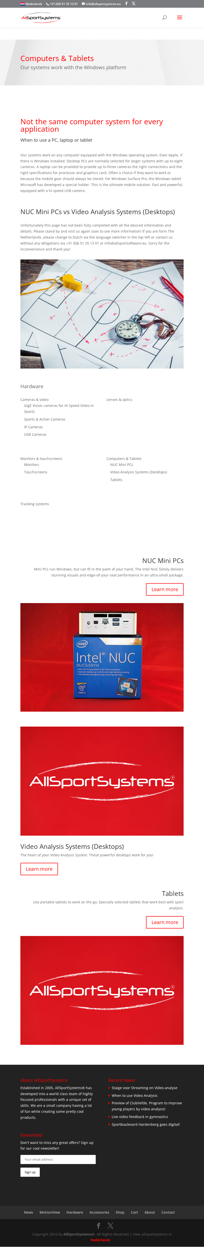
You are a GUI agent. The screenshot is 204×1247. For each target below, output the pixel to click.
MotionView (50, 1212)
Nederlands (34, 4)
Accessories (99, 1212)
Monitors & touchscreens (41, 458)
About (150, 1212)
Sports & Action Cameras (44, 419)
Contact (168, 1212)
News (28, 1212)
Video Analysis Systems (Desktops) (138, 472)
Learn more (165, 589)
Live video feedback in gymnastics (140, 1116)
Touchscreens (35, 472)
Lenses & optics (119, 399)
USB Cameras (35, 434)
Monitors (31, 464)
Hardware (74, 1212)
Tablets (116, 479)
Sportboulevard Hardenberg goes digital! (146, 1124)
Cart (134, 1212)
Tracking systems (34, 503)
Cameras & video (34, 399)
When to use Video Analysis (134, 1095)
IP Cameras (33, 427)
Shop (120, 1212)
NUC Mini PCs (121, 464)
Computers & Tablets (124, 458)
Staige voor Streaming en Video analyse (144, 1087)
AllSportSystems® (79, 1234)
